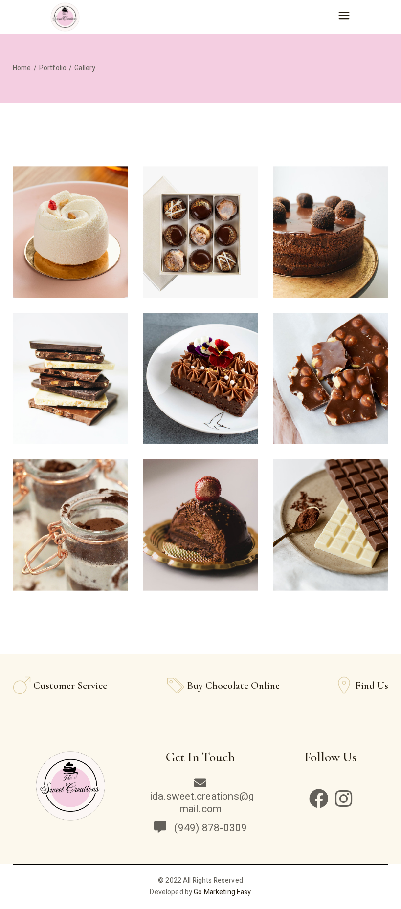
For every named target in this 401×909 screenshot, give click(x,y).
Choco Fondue (330, 530)
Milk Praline (200, 237)
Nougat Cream (200, 384)
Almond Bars (70, 237)
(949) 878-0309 (208, 828)
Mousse (331, 384)
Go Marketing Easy (222, 892)
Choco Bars (70, 252)
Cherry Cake (200, 530)
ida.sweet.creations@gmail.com (202, 803)
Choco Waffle (330, 237)
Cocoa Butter (70, 384)
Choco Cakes (70, 530)
